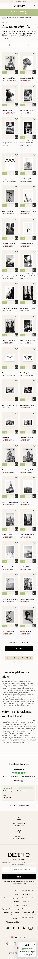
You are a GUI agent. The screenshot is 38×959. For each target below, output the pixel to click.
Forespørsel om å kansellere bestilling (29, 913)
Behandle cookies (28, 917)
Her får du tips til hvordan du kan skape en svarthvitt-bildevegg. (18, 704)
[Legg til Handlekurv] (16, 72)
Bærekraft (15, 905)
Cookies (25, 905)
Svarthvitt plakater (24, 18)
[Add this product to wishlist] (16, 54)
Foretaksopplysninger (11, 898)
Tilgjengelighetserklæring (10, 909)
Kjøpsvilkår (26, 902)
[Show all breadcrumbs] (4, 18)
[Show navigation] (3, 6)
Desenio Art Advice (28, 891)
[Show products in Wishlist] (30, 6)
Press (17, 894)
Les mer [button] (5, 39)
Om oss (16, 891)
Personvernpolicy (17, 882)
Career (16, 902)
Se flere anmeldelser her (19, 805)
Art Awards (15, 918)
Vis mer (19, 648)
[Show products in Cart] (35, 6)
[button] (27, 949)
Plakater (12, 18)
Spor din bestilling (28, 898)
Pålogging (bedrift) (12, 922)
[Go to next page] (31, 658)
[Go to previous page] (7, 658)
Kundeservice (27, 894)
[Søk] (7, 6)
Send (19, 877)
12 (27, 658)
